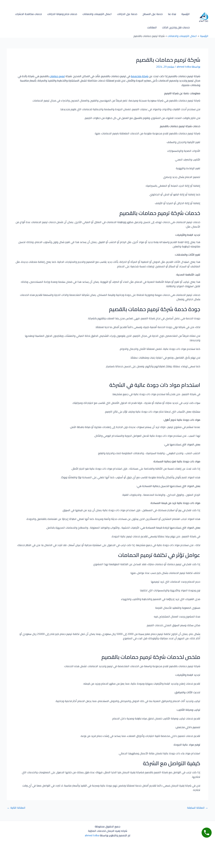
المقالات (152, 27)
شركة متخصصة (139, 76)
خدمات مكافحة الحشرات (28, 13)
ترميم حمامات (57, 76)
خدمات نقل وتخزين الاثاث (176, 27)
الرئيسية (185, 13)
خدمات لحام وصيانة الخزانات (62, 13)
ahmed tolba (92, 835)
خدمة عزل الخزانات (127, 13)
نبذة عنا (172, 13)
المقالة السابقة (197, 807)
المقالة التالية (16, 807)
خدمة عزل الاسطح (153, 13)
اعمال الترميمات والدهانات (97, 13)
